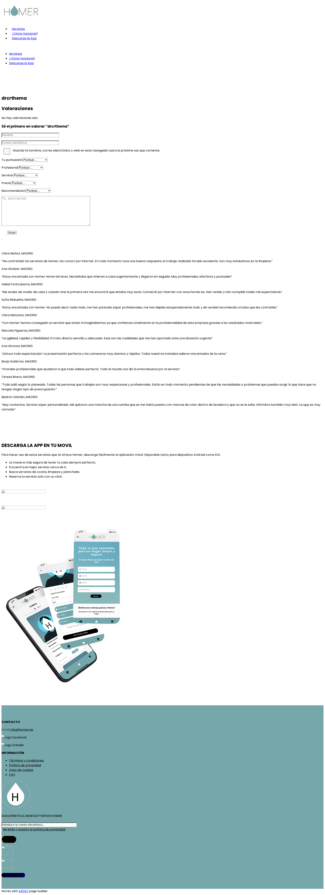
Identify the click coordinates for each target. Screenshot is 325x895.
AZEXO (23, 891)
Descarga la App (24, 38)
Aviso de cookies (21, 770)
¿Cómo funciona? (25, 33)
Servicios (18, 29)
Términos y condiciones (26, 760)
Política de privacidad (25, 765)
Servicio (7, 175)
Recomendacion (14, 191)
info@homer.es (21, 730)
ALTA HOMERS (14, 875)
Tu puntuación (12, 160)
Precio (6, 183)
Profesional (10, 167)
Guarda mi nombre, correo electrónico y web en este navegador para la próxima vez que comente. (86, 150)
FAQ (12, 774)
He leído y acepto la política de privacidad (34, 829)
